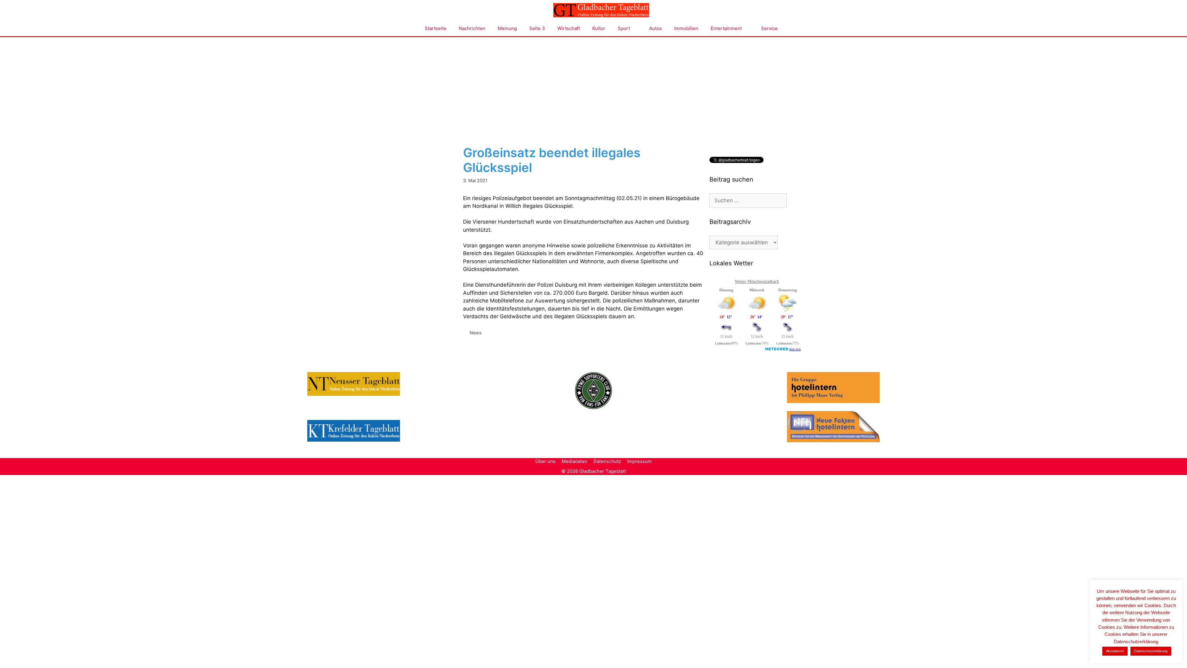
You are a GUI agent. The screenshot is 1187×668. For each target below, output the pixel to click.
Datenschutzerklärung (1151, 651)
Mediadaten (574, 461)
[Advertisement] (593, 83)
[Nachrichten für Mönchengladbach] (601, 10)
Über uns (545, 461)
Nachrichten (472, 28)
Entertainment (726, 28)
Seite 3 (537, 28)
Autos (655, 28)
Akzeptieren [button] (1115, 651)
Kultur (598, 28)
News (476, 332)
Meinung (507, 28)
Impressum (639, 461)
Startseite (435, 28)
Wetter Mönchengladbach (757, 281)
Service (769, 28)
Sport (624, 28)
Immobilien (686, 28)
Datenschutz (607, 461)
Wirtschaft (568, 28)
